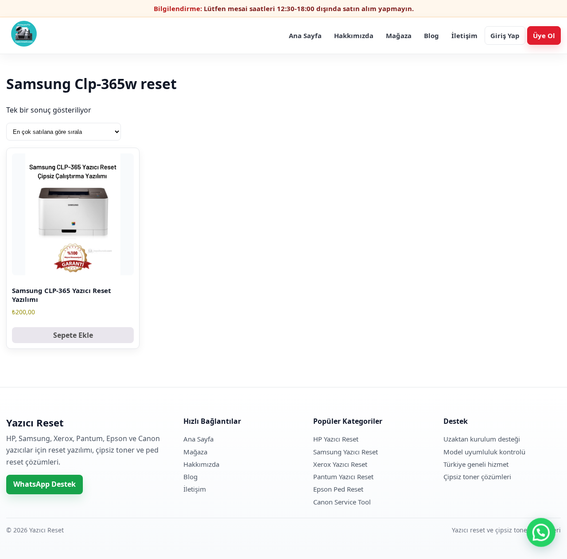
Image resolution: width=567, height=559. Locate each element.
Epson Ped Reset (338, 489)
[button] (541, 533)
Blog (431, 35)
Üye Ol (544, 35)
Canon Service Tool (342, 501)
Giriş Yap (505, 35)
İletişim (464, 35)
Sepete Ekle (73, 335)
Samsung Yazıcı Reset (345, 451)
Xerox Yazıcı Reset (340, 464)
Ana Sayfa (305, 35)
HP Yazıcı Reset (335, 438)
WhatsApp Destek (44, 484)
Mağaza (399, 35)
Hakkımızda (353, 35)
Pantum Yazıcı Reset (343, 476)
